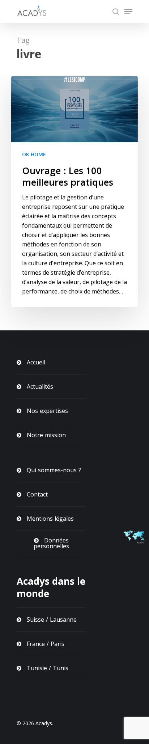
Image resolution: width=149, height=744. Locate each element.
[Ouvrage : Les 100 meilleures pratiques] (74, 191)
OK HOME (34, 154)
